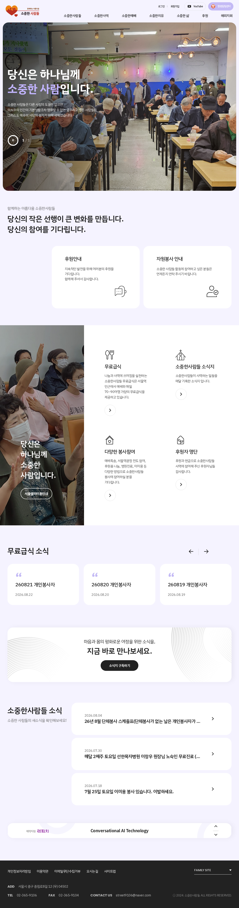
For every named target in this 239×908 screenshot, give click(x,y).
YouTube (198, 6)
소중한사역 (101, 15)
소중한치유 (156, 15)
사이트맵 (110, 871)
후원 (205, 15)
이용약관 (42, 871)
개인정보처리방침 (19, 871)
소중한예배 (129, 15)
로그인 (161, 6)
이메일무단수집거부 (67, 871)
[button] (193, 551)
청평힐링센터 (224, 6)
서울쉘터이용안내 (36, 493)
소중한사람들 (72, 15)
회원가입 (175, 6)
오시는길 (92, 871)
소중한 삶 (183, 15)
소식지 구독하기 (119, 665)
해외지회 (226, 15)
